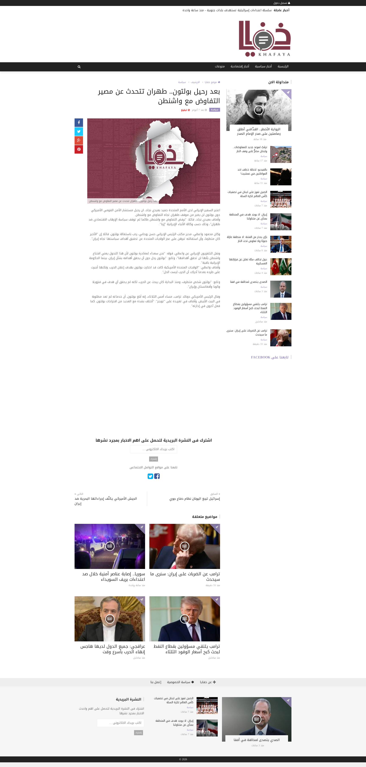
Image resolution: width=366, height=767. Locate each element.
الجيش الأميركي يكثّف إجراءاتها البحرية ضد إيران (106, 501)
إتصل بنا (155, 682)
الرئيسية (283, 66)
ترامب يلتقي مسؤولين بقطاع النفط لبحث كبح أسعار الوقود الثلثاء (187, 649)
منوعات (220, 66)
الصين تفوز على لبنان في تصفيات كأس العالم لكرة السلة (247, 194)
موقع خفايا (211, 82)
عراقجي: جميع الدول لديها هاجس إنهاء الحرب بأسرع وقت (112, 649)
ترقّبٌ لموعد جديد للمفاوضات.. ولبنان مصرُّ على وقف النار (250, 149)
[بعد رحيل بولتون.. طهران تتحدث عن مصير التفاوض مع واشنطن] (153, 161)
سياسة (182, 82)
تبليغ (184, 110)
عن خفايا (206, 682)
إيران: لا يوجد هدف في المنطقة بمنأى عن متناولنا (248, 216)
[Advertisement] (153, 343)
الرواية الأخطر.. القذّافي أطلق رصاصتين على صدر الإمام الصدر (259, 131)
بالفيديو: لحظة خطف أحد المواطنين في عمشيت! (252, 171)
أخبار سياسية (263, 66)
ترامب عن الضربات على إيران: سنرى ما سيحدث (185, 576)
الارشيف (195, 82)
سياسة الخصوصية (179, 682)
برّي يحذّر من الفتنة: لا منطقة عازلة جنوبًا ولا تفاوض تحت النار (247, 239)
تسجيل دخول (280, 3)
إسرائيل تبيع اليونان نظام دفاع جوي (194, 498)
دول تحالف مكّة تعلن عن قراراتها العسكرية (248, 261)
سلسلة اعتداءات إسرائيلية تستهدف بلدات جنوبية (239, 10)
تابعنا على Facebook (270, 357)
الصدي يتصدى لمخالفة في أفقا (248, 281)
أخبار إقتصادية (240, 66)
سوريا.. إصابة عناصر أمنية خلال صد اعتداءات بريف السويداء (113, 576)
